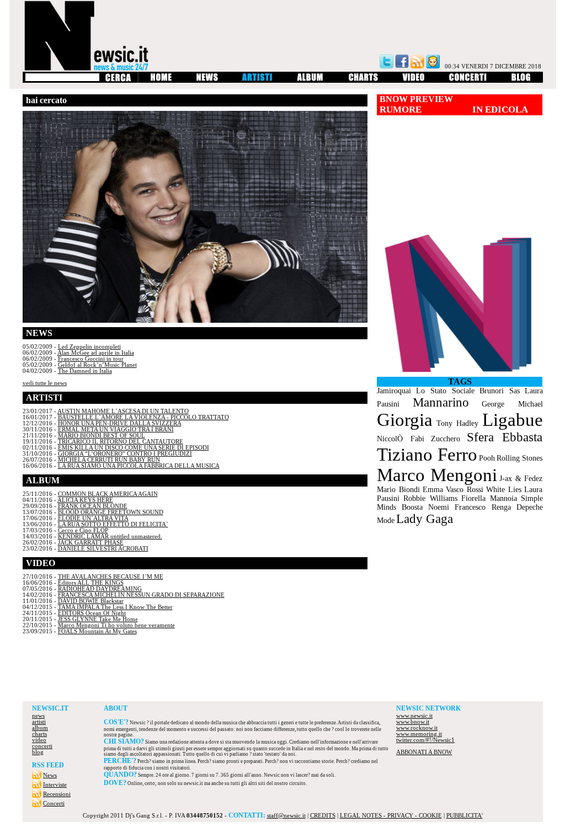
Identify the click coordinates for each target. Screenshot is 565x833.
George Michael (512, 404)
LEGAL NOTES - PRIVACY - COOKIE (391, 816)
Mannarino (441, 402)
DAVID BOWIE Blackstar (91, 601)
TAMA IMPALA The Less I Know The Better (115, 607)
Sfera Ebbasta (504, 437)
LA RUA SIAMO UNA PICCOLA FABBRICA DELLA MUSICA (139, 466)
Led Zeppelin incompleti (89, 347)
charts (39, 734)
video (39, 740)
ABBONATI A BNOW (424, 752)
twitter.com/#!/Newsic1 (425, 740)
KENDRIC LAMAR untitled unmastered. (110, 536)
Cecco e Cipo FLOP (83, 530)
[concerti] (467, 81)
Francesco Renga (483, 507)
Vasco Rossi (464, 489)
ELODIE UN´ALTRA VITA (93, 518)
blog (38, 752)
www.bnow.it (412, 722)
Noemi (438, 507)
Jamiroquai (394, 391)
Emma (433, 489)
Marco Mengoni (437, 475)
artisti (39, 722)
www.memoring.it (419, 734)
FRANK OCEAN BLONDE (92, 506)
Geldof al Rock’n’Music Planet (97, 365)
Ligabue (512, 420)
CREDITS (322, 816)
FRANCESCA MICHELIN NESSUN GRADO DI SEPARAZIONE (141, 595)
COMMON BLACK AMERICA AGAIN (108, 494)
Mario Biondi (398, 489)
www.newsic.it (414, 716)
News (50, 775)
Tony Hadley (457, 423)
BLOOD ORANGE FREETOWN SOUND (110, 512)
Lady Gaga (424, 519)
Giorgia (405, 420)
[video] (413, 81)
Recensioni (57, 794)
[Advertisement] (282, 671)
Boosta (412, 507)
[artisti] (257, 81)
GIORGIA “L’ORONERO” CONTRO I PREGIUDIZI (125, 454)
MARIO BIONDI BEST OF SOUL (101, 435)
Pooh (487, 458)
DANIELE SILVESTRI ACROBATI (103, 549)
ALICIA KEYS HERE (85, 500)
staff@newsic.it (286, 816)
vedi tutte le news (45, 383)
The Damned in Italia (85, 371)
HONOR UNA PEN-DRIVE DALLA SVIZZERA (120, 423)
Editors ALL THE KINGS (91, 583)
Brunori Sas (499, 391)
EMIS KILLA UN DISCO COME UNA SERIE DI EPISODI (133, 448)
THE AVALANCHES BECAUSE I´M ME (110, 577)
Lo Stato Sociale (445, 391)
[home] (160, 81)
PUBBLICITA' (464, 816)
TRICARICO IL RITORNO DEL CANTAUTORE (120, 442)
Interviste (55, 785)
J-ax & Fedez (520, 478)
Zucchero (445, 439)
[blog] (521, 81)
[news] (207, 81)
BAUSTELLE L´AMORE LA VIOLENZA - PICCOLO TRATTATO (143, 417)
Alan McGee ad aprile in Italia (95, 353)
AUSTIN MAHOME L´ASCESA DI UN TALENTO (123, 411)
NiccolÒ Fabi (400, 439)
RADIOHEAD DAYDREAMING (100, 589)
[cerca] (117, 81)
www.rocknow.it (417, 728)
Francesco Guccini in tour (91, 359)
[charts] (363, 81)
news (38, 716)
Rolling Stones (519, 458)
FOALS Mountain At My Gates (97, 631)
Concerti (54, 803)
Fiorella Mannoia (489, 498)
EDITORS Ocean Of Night (92, 613)
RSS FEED (48, 765)
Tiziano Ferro (427, 454)
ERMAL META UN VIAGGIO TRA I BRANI (116, 429)
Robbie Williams (430, 498)
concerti (42, 746)
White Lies (503, 489)
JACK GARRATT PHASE (91, 543)
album (40, 728)
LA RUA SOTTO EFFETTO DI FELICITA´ (113, 524)
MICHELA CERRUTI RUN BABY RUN (109, 460)
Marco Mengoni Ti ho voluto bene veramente (116, 625)
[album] (310, 81)
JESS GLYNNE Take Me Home (98, 619)
